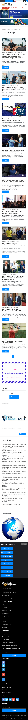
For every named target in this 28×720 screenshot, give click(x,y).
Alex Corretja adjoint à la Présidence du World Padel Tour (12, 310)
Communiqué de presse (8, 52)
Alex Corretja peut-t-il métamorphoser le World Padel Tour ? (14, 245)
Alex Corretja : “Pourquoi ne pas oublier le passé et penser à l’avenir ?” (13, 181)
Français (18, 1)
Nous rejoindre (17, 718)
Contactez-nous (6, 595)
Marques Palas (5, 616)
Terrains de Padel (6, 692)
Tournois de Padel (6, 687)
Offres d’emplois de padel (8, 642)
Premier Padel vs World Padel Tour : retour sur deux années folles (13, 119)
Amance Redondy (7, 116)
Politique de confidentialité (16, 717)
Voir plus (4, 605)
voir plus (24, 544)
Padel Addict (5, 690)
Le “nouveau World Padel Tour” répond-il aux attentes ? (12, 212)
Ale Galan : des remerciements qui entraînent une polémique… (13, 151)
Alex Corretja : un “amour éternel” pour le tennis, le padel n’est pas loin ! (14, 89)
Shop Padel (5, 607)
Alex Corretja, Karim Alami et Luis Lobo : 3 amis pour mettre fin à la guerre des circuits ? (13, 277)
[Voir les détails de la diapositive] (14, 418)
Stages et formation (7, 610)
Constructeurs (5, 613)
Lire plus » (6, 67)
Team (23, 718)
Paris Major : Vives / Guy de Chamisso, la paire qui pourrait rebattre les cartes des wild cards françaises (14, 473)
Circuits (4, 621)
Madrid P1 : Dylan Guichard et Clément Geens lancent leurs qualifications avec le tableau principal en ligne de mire (13, 498)
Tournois (2, 1)
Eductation (4, 627)
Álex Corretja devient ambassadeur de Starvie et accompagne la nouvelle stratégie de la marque (13, 56)
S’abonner (14, 397)
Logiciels (4, 618)
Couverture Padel (6, 624)
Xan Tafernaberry (7, 307)
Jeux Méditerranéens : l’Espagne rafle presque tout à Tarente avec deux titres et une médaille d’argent (13, 483)
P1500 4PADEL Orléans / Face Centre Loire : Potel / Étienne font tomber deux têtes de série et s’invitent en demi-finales (14, 452)
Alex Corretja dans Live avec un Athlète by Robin (12, 342)
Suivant (24, 417)
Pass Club (11, 718)
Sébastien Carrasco (7, 178)
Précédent (3, 417)
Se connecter (5, 639)
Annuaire (6, 718)
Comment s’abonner (7, 636)
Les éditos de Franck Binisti (9, 592)
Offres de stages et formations (9, 645)
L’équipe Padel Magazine (8, 598)
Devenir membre (9, 1)
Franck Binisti (6, 85)
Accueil (4, 29)
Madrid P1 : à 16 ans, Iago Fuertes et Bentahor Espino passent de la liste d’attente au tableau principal (17, 7)
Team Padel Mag (6, 148)
